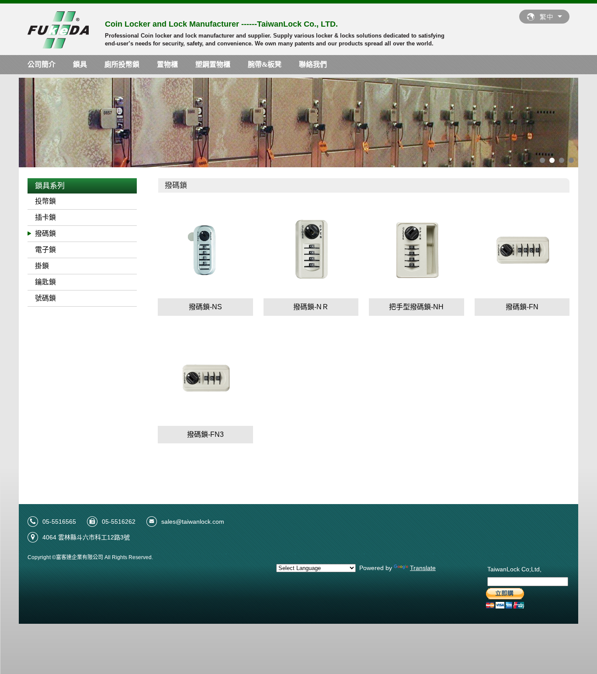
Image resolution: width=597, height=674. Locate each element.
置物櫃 (167, 64)
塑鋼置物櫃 (212, 64)
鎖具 (80, 64)
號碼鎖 (45, 298)
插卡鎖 (45, 217)
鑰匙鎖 (45, 282)
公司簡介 (42, 64)
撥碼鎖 (45, 233)
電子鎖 (45, 249)
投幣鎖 (45, 201)
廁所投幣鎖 (121, 64)
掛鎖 (42, 266)
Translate (423, 567)
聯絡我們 (313, 64)
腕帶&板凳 (264, 64)
